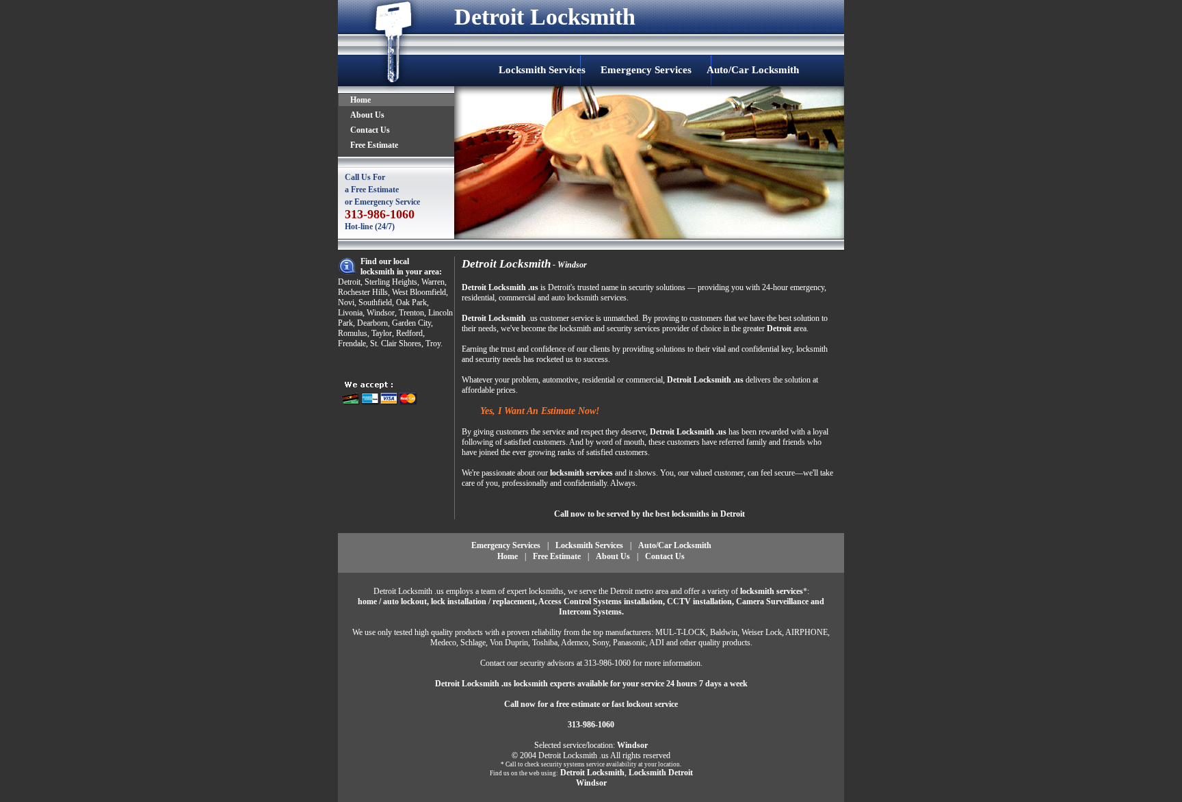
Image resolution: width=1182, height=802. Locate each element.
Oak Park (411, 302)
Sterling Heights (391, 282)
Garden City (411, 323)
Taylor (381, 333)
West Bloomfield (419, 292)
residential (478, 297)
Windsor (381, 313)
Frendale (352, 343)
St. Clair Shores (395, 343)
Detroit (349, 282)
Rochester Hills (363, 292)
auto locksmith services (589, 297)
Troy (433, 343)
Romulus (352, 333)
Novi (346, 302)
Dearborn (372, 323)
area (799, 328)
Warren (433, 282)
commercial (517, 297)
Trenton (411, 313)
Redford (409, 333)
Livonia (350, 313)
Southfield (375, 302)
